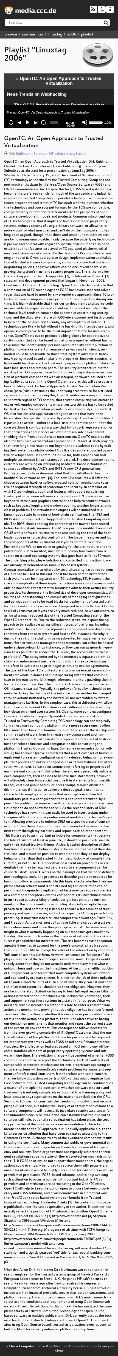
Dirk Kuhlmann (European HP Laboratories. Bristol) (47, 154)
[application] (59, 100)
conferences (32, 34)
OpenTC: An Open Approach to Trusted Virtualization (59, 81)
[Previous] (19, 122)
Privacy (103, 1346)
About (58, 1346)
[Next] (35, 122)
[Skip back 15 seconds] (11, 122)
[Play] (27, 122)
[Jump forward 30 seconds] (43, 122)
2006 (71, 34)
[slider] (96, 122)
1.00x (108, 122)
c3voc (59, 1351)
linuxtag (55, 34)
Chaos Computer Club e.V (28, 1346)
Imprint (87, 1346)
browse (10, 34)
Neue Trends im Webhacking (37, 94)
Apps (72, 1346)
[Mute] (84, 122)
